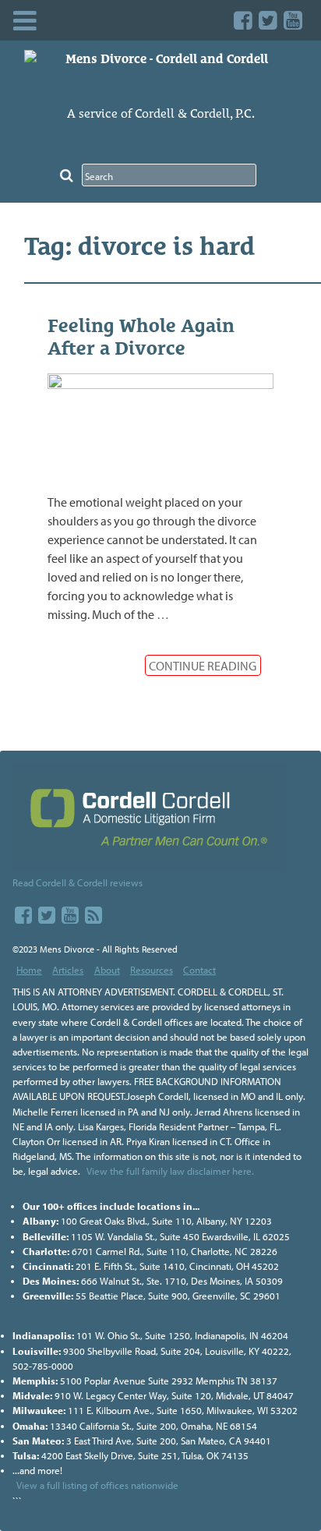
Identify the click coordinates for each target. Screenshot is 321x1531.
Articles (67, 970)
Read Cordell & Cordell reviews (77, 882)
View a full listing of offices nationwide (97, 1485)
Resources (151, 970)
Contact (199, 970)
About (107, 970)
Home (29, 970)
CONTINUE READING (202, 666)
